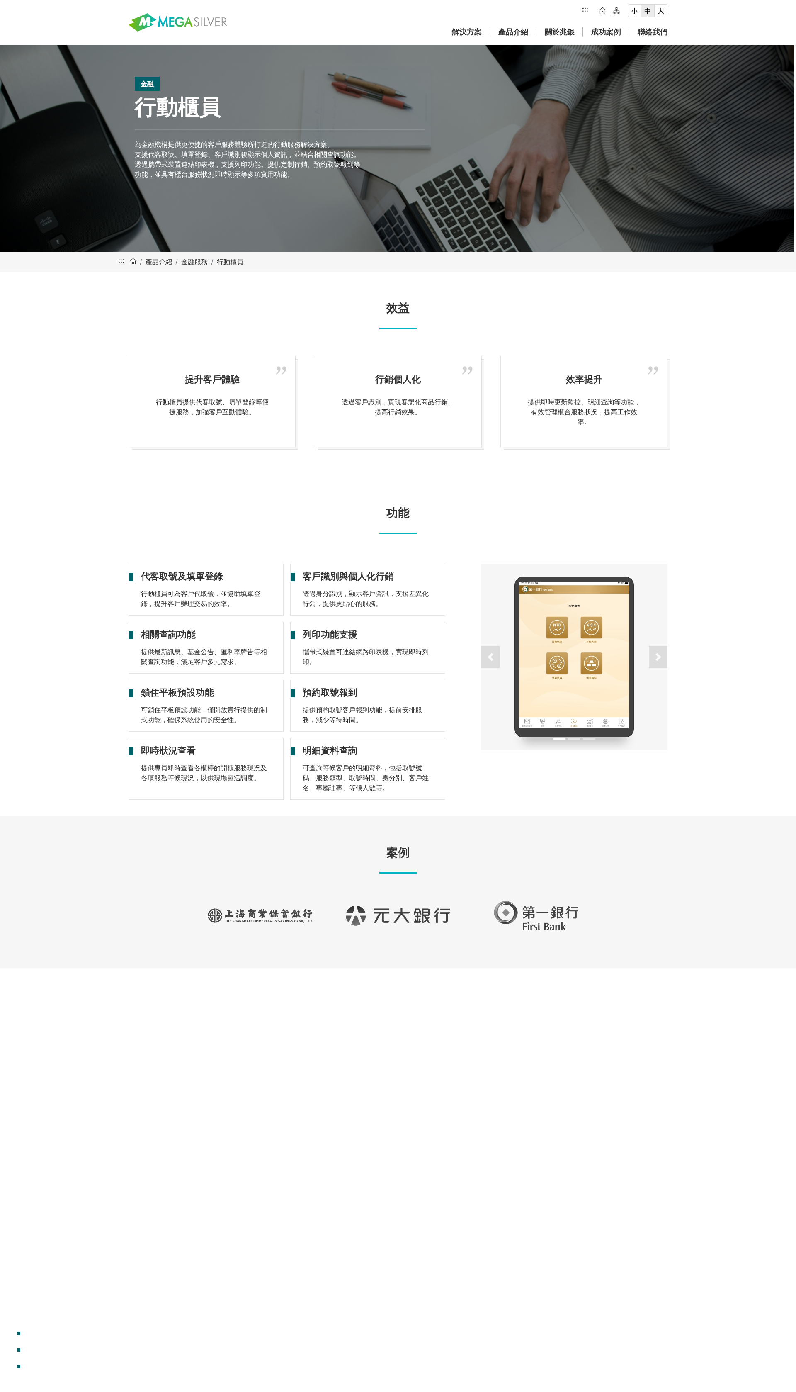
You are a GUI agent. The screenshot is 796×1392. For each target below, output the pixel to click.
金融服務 (194, 262)
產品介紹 (513, 31)
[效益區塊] (18, 1333)
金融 (147, 84)
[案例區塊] (18, 1366)
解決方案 (467, 31)
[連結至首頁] (178, 22)
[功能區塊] (18, 1350)
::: (585, 9)
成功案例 (606, 31)
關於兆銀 (560, 31)
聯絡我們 (652, 31)
